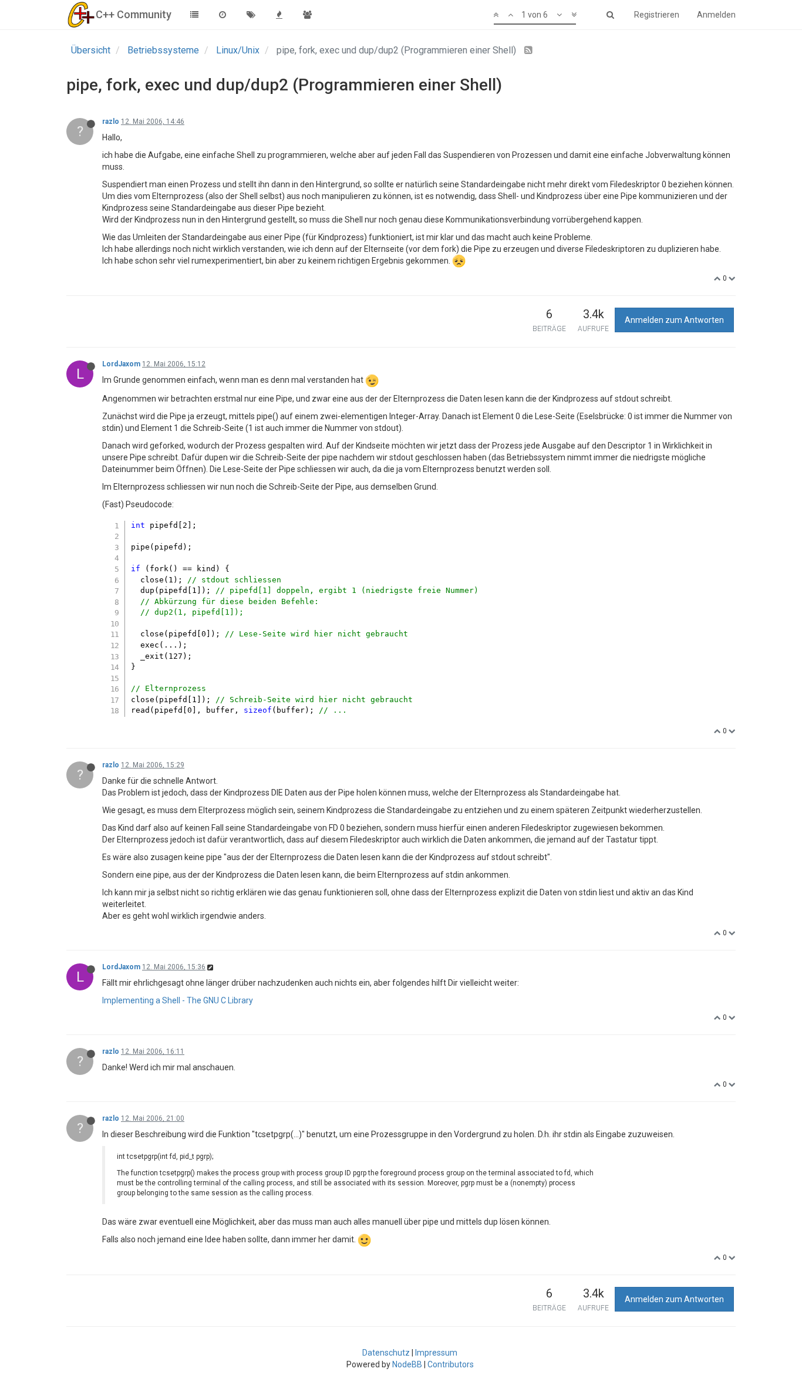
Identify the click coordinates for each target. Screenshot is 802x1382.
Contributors (450, 1364)
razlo (110, 121)
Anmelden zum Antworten (674, 320)
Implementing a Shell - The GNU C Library (177, 1000)
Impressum (436, 1352)
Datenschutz (386, 1352)
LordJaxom (121, 364)
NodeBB (407, 1364)
